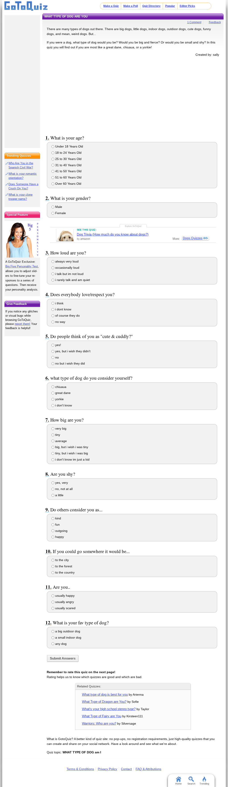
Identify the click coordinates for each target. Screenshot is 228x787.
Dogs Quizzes (192, 238)
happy (59, 537)
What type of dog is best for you (105, 694)
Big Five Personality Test (21, 266)
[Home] (26, 6)
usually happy (64, 595)
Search (191, 783)
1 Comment (194, 22)
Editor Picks (187, 6)
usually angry (64, 602)
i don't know (63, 405)
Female (60, 213)
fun (57, 524)
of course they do (67, 315)
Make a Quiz (111, 6)
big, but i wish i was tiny (71, 447)
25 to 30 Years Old (67, 159)
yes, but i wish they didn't (72, 351)
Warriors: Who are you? (99, 723)
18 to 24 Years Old (67, 152)
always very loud (66, 261)
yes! (57, 345)
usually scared (64, 608)
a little (58, 495)
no (56, 357)
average (60, 441)
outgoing (60, 531)
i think (58, 303)
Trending (204, 783)
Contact (126, 769)
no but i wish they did (69, 363)
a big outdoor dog (67, 631)
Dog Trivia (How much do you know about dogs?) (113, 234)
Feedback (215, 22)
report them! (22, 324)
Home (178, 783)
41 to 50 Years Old (67, 171)
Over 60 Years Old (67, 183)
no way (59, 322)
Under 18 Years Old (68, 146)
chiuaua (60, 387)
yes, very (61, 482)
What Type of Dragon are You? (104, 701)
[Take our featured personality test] (22, 239)
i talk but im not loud (68, 274)
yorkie (59, 399)
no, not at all (63, 489)
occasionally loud (66, 267)
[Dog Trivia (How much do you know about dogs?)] (64, 235)
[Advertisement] (133, 95)
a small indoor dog (67, 637)
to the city (61, 560)
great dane (62, 393)
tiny (57, 435)
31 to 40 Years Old (67, 165)
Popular (170, 6)
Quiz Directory (151, 6)
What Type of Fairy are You (101, 716)
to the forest (63, 566)
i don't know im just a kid (72, 459)
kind (57, 518)
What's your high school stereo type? (109, 709)
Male (58, 207)
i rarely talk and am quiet (72, 280)
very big (60, 428)
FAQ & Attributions (148, 769)
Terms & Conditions (80, 769)
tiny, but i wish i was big (71, 453)
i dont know (62, 309)
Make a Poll (130, 6)
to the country (64, 572)
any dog (60, 644)
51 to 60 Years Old (67, 177)
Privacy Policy (107, 769)
